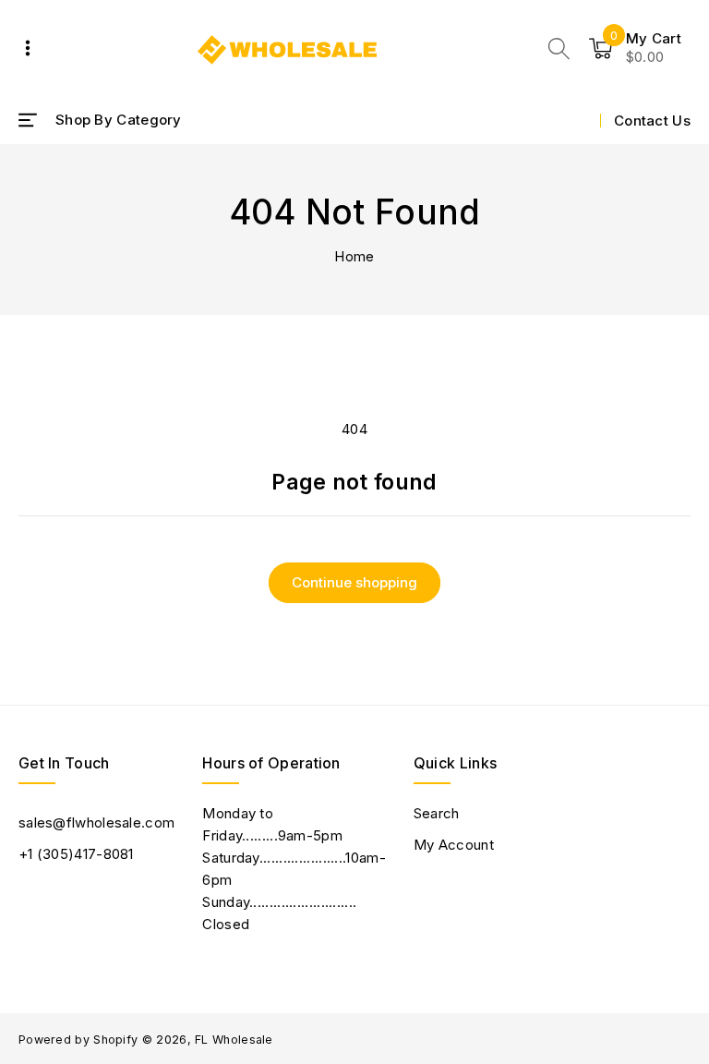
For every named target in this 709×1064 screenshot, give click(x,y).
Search (437, 813)
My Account (454, 844)
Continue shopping (354, 582)
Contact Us (652, 120)
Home (354, 256)
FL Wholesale (234, 1039)
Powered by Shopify (78, 1039)
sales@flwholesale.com (96, 822)
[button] (559, 48)
